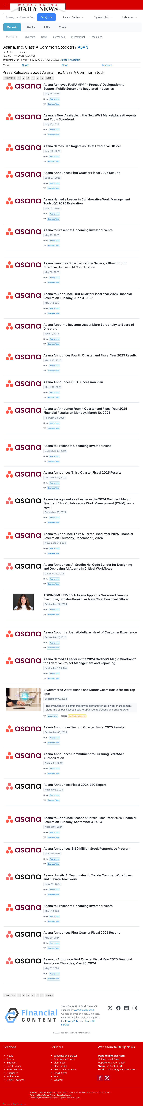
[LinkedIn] (126, 1015)
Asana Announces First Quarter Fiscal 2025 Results (81, 932)
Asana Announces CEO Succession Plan (73, 382)
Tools (62, 27)
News (44, 37)
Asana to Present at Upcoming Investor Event (77, 446)
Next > (49, 77)
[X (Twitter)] (110, 1015)
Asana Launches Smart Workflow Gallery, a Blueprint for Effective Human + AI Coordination (85, 265)
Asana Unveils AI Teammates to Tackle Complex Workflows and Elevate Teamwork (87, 877)
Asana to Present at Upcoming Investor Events (78, 230)
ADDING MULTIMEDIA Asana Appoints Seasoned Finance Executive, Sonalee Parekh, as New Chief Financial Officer (86, 597)
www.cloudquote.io (84, 1009)
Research (106, 65)
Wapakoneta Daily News (52, 1092)
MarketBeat (52, 716)
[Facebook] (118, 1015)
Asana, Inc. (54, 99)
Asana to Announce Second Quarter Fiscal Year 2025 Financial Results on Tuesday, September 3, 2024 (89, 820)
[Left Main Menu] (6, 5)
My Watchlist (101, 17)
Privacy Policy (72, 1021)
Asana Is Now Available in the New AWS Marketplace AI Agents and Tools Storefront (90, 117)
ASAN (83, 47)
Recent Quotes (71, 17)
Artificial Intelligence (77, 716)
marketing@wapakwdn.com (121, 1069)
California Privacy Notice (45, 1095)
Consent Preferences (14, 1104)
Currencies (59, 37)
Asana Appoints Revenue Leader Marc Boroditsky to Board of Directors (88, 326)
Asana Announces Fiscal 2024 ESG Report (74, 785)
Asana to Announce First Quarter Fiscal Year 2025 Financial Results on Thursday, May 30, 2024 (87, 961)
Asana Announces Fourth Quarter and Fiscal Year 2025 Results (90, 355)
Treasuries (96, 37)
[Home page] (37, 7)
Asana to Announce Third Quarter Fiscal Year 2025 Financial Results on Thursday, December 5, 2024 (88, 536)
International (77, 37)
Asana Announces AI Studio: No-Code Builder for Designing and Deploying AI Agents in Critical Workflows (87, 566)
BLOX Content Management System (52, 1098)
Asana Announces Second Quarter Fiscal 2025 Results (84, 727)
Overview (30, 37)
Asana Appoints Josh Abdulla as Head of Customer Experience (90, 632)
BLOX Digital (75, 1098)
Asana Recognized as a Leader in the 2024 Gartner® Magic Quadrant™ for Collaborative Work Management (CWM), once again (88, 503)
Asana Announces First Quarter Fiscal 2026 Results (81, 173)
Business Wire (53, 104)
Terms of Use (98, 1092)
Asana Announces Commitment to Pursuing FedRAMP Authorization (83, 756)
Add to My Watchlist (70, 59)
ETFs (47, 27)
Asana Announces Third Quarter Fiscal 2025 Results (82, 472)
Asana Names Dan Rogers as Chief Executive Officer (82, 146)
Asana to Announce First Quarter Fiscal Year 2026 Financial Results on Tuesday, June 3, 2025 (87, 296)
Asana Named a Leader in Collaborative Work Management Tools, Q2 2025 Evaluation (86, 201)
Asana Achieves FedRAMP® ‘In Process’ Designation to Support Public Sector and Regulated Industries (84, 86)
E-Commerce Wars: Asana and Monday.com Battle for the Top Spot (89, 692)
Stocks (31, 27)
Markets (12, 27)
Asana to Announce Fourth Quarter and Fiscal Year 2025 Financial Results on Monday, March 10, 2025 (85, 410)
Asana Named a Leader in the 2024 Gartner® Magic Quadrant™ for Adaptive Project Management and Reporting (89, 661)
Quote (25, 65)
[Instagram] (134, 1015)
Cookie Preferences (64, 1095)
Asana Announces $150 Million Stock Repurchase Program (86, 848)
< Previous (9, 77)
